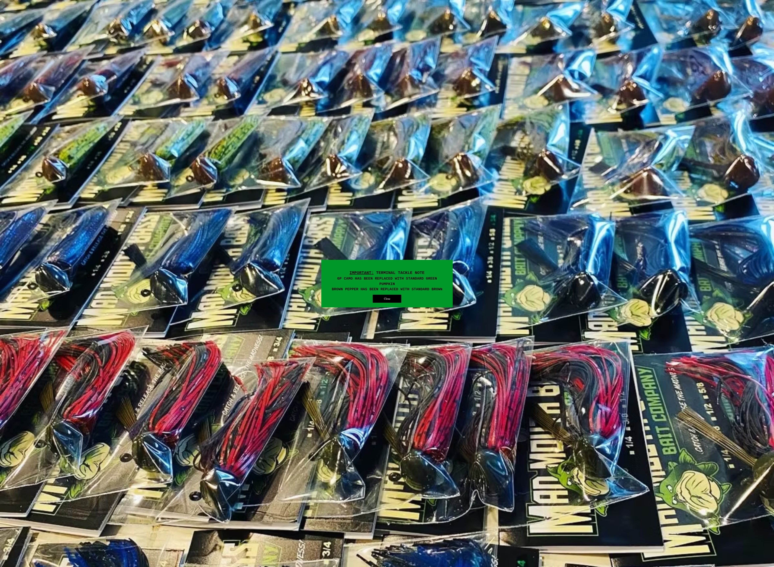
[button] (387, 299)
